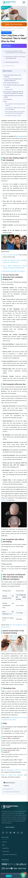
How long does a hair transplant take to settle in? (15, 104)
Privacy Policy (5, 851)
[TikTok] (21, 832)
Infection (7, 87)
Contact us (4, 500)
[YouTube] (14, 832)
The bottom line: (8, 99)
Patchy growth (9, 89)
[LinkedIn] (10, 832)
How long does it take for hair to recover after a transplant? (15, 108)
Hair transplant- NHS (7, 789)
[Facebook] (3, 832)
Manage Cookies (17, 876)
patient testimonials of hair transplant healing (13, 96)
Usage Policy (5, 848)
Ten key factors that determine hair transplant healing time (13, 79)
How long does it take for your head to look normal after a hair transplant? (15, 112)
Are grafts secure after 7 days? (13, 115)
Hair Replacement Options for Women (15, 770)
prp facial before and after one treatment (14, 271)
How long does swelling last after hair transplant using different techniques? (13, 92)
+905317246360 (9, 827)
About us (4, 842)
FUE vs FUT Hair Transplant (10, 255)
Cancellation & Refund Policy (9, 854)
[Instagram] (17, 832)
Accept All (9, 876)
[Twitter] (6, 832)
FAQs (5, 101)
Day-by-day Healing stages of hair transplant (12, 75)
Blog (3, 845)
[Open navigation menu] (24, 2)
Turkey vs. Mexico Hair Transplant (12, 775)
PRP (4, 620)
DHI (11, 614)
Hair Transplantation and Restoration (11, 792)
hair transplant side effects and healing (14, 85)
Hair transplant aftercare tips (11, 82)
